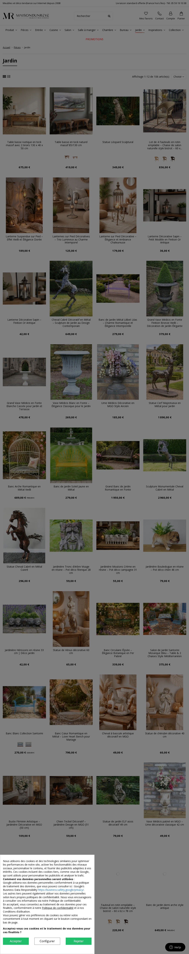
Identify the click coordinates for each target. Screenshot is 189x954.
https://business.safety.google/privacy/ (61, 890)
